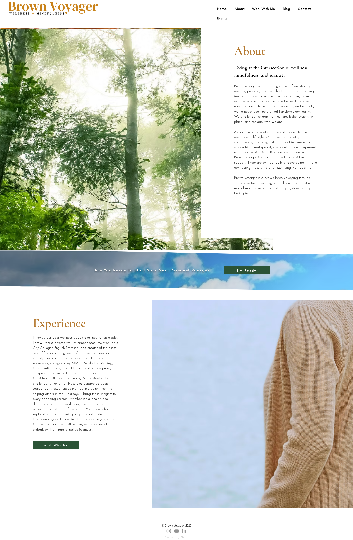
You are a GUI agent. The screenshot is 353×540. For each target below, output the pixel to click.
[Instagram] (169, 531)
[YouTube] (176, 531)
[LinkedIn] (184, 531)
